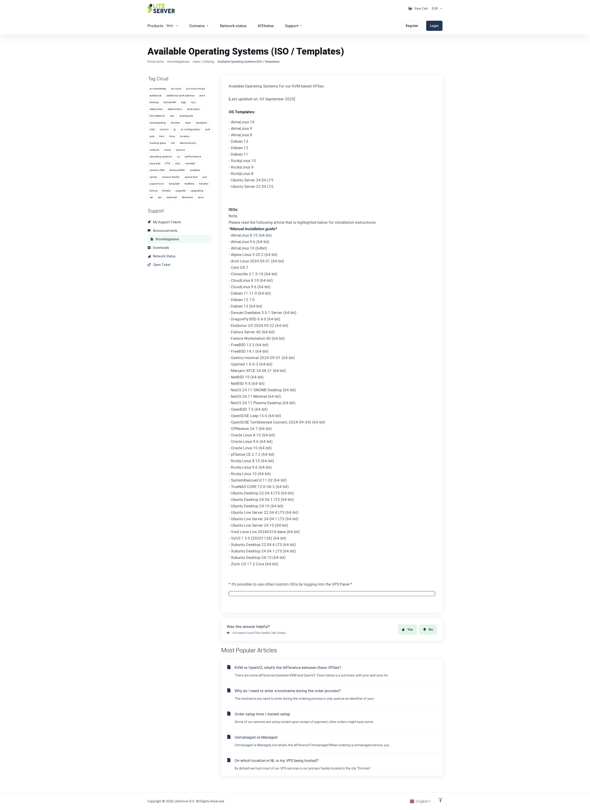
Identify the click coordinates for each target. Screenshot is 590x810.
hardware (201, 122)
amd (202, 95)
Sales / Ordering (203, 61)
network (154, 149)
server (153, 177)
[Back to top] (440, 800)
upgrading (197, 190)
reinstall (190, 163)
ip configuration (190, 129)
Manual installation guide (252, 228)
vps (160, 197)
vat (151, 197)
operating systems (161, 156)
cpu (193, 102)
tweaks (166, 190)
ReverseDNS (177, 170)
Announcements (164, 230)
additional (156, 95)
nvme (167, 149)
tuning (153, 190)
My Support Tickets (166, 222)
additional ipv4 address (180, 95)
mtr (173, 143)
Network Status (164, 256)
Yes (410, 629)
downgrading (158, 122)
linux (172, 136)
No (431, 629)
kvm (161, 136)
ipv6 (152, 136)
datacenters (175, 109)
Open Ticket (161, 265)
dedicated (193, 109)
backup (154, 102)
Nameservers (188, 143)
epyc (188, 122)
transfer (204, 183)
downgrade (186, 115)
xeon (201, 197)
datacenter (156, 109)
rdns (177, 163)
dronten (175, 122)
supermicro (157, 183)
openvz (180, 149)
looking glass (158, 143)
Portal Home (156, 61)
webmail (172, 197)
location (185, 136)
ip (175, 129)
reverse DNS (157, 170)
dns (172, 115)
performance (193, 156)
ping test (155, 163)
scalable (195, 170)
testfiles (189, 183)
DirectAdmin (157, 115)
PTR (167, 163)
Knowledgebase (178, 61)
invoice (164, 129)
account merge (195, 88)
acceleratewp (158, 88)
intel (152, 129)
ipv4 (207, 129)
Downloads (160, 248)
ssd (204, 177)
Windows (187, 197)
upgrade (180, 190)
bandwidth (170, 102)
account (176, 88)
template (174, 183)
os (178, 156)
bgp (183, 102)
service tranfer (171, 177)
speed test (191, 177)
